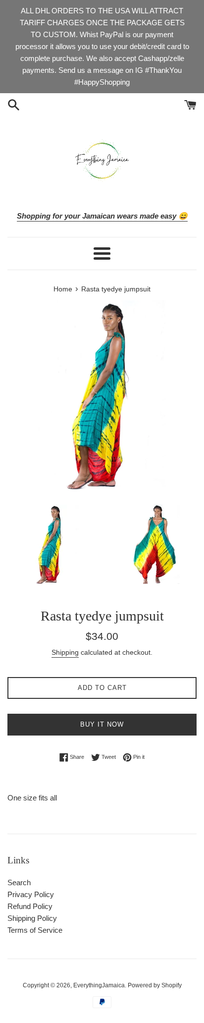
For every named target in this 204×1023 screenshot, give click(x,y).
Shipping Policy (32, 918)
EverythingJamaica (99, 985)
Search (19, 882)
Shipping (65, 652)
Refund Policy (29, 906)
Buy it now (102, 724)
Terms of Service (34, 930)
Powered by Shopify (155, 985)
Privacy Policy (30, 894)
